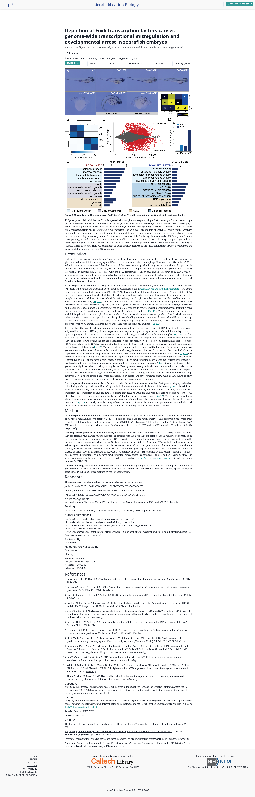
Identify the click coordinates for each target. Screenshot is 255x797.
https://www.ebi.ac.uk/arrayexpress (156, 458)
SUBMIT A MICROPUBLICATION (21, 775)
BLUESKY (32, 762)
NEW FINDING (72, 63)
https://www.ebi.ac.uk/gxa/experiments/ (159, 288)
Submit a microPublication (240, 4)
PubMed (74, 582)
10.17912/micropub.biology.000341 (82, 707)
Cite (112, 63)
